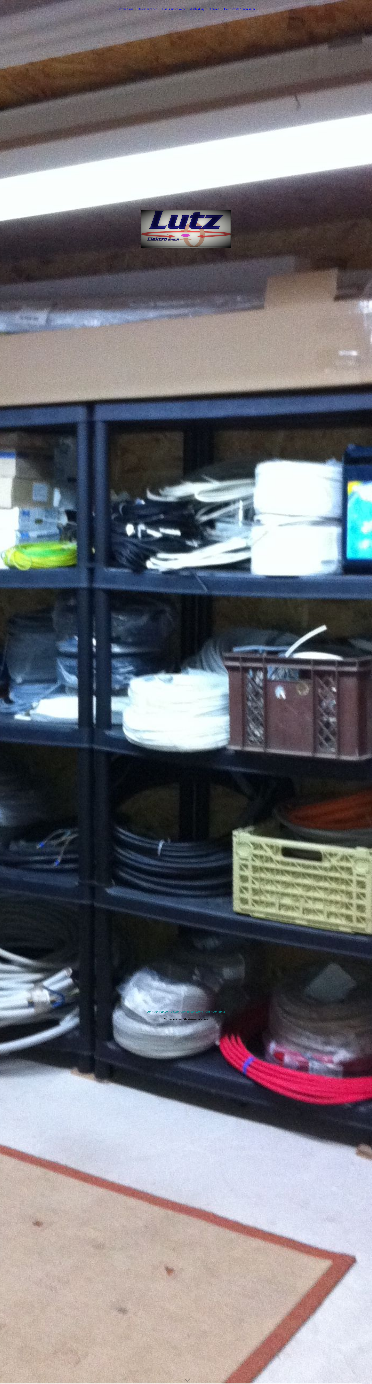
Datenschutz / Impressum (239, 9)
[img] (186, 692)
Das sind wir (125, 9)
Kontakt (214, 9)
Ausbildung (197, 9)
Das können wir (147, 9)
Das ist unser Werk (173, 9)
